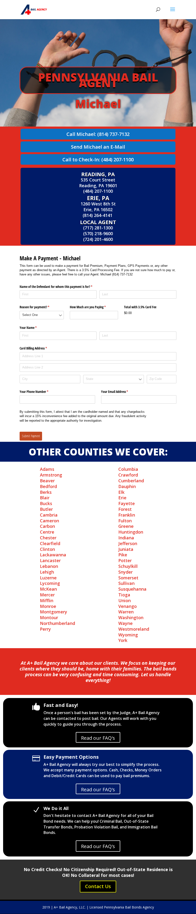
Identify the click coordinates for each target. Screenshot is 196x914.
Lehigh (47, 572)
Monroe (48, 606)
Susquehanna (132, 589)
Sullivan (126, 583)
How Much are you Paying (93, 307)
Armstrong (51, 475)
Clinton (47, 549)
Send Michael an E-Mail (98, 147)
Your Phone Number (40, 391)
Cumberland (131, 480)
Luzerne (48, 578)
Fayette (126, 503)
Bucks (46, 503)
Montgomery (53, 612)
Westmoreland (133, 629)
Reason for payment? (40, 307)
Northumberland (57, 623)
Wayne (125, 623)
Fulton (125, 521)
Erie (122, 498)
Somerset (128, 578)
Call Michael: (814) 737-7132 (98, 134)
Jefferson (127, 543)
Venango (127, 606)
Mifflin (46, 600)
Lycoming (50, 583)
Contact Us (98, 886)
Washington (130, 617)
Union (124, 600)
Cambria (49, 515)
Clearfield (50, 543)
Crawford (128, 475)
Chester (48, 538)
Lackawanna (53, 555)
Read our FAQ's (98, 738)
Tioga (124, 595)
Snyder (125, 572)
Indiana (126, 538)
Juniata (125, 549)
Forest (125, 509)
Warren (126, 612)
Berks (46, 492)
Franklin (126, 515)
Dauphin (127, 486)
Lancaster (50, 560)
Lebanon (49, 566)
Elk (121, 492)
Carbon (47, 526)
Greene (126, 526)
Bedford (48, 486)
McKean (48, 589)
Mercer (47, 595)
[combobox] (42, 315)
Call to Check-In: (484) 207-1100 (98, 159)
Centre (47, 532)
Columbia (128, 469)
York (122, 640)
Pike (122, 555)
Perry (45, 629)
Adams (47, 469)
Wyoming (128, 635)
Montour (49, 617)
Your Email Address (120, 391)
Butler (46, 509)
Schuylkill (128, 566)
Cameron (49, 521)
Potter (125, 560)
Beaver (47, 480)
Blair (44, 498)
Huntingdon (130, 532)
